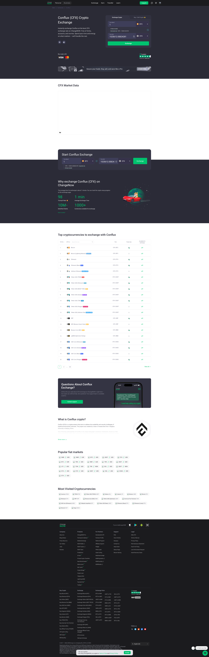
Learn (118, 3)
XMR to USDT (108, 617)
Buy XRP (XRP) (63, 608)
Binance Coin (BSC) (77, 330)
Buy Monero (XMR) (64, 617)
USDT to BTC (99, 620)
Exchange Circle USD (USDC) (84, 605)
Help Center (117, 546)
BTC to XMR (99, 593)
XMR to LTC (108, 606)
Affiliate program (100, 543)
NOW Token (80, 549)
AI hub (79, 555)
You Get (111, 34)
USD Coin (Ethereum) (78, 342)
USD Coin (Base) (77, 353)
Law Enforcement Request (137, 549)
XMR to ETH (108, 608)
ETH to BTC (98, 605)
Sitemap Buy (63, 637)
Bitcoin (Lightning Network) (81, 253)
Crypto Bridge (80, 570)
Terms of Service (135, 537)
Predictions (80, 552)
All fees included (114, 28)
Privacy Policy (134, 540)
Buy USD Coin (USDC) (65, 605)
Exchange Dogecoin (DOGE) (84, 614)
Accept (127, 652)
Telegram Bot (80, 576)
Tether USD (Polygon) (79, 306)
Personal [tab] (58, 3)
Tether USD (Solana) (79, 294)
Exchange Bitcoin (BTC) (83, 593)
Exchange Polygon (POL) (83, 617)
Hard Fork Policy (135, 546)
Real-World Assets (82, 561)
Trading (79, 585)
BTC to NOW (117, 611)
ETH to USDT (117, 606)
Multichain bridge (100, 555)
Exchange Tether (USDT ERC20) (85, 599)
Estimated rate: (113, 31)
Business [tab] (67, 3)
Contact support (72, 401)
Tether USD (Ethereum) (78, 283)
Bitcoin (73, 247)
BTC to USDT (99, 596)
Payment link (80, 582)
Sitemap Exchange (82, 638)
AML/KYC (133, 535)
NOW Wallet (80, 543)
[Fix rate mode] (134, 36)
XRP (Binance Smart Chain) (79, 324)
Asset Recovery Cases (136, 552)
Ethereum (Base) (77, 265)
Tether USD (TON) (77, 300)
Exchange (94, 3)
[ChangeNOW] (49, 3)
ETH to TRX (117, 614)
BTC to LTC (117, 603)
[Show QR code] (147, 525)
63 (70, 367)
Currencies (60, 8)
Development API (100, 535)
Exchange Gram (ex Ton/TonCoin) (82, 620)
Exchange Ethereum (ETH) (84, 596)
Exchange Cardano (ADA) (83, 611)
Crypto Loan (80, 573)
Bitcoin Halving (117, 552)
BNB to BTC (108, 603)
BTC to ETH (98, 614)
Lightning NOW (81, 579)
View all (147, 366)
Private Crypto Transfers (83, 558)
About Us (62, 535)
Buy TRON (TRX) (64, 620)
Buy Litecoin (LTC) (64, 614)
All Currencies (80, 635)
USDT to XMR (99, 599)
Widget (97, 546)
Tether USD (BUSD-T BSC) (79, 289)
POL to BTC (117, 617)
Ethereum (73, 259)
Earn (102, 3)
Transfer (110, 3)
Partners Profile (100, 537)
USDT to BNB (117, 600)
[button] (142, 24)
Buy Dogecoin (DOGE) (65, 611)
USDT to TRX (108, 594)
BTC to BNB (108, 614)
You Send (111, 22)
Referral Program (100, 540)
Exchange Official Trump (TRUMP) (83, 631)
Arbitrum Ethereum (79, 271)
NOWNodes (98, 564)
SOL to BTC (98, 617)
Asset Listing (99, 552)
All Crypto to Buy (64, 631)
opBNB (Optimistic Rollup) (78, 336)
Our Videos (62, 543)
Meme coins (80, 564)
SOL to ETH (117, 594)
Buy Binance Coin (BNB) (66, 602)
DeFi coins (80, 567)
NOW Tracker (80, 546)
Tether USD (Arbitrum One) (81, 312)
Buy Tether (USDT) (64, 599)
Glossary (116, 540)
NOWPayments (99, 558)
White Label (98, 549)
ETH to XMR (99, 602)
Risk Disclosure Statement (137, 543)
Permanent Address (82, 537)
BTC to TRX (117, 608)
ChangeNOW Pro (81, 535)
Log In (144, 3)
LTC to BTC (107, 611)
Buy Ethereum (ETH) (65, 596)
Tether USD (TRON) (77, 277)
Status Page (117, 549)
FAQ (115, 535)
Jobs (61, 546)
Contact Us (116, 543)
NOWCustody (99, 561)
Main (53, 8)
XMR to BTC (99, 608)
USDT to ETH (117, 597)
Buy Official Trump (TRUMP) (67, 629)
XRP (72, 318)
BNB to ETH (99, 611)
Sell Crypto (62, 634)
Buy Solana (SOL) (64, 626)
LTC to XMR (108, 597)
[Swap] (148, 30)
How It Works (117, 537)
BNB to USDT (108, 620)
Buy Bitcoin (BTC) (64, 593)
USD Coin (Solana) (78, 347)
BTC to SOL (117, 620)
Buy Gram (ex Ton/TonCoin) (67, 623)
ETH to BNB (108, 600)
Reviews (62, 549)
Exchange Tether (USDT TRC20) (85, 602)
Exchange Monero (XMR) (83, 608)
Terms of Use (103, 653)
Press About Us (63, 540)
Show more (61, 439)
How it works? (61, 212)
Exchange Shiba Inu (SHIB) (84, 627)
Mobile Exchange (81, 540)
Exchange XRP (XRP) (82, 624)
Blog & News (63, 537)
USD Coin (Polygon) (79, 359)
